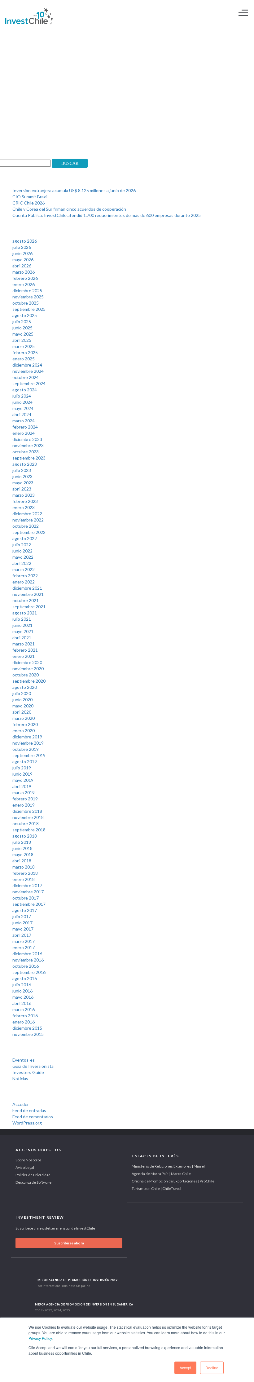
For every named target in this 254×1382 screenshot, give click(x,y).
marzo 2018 (23, 866)
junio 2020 (22, 699)
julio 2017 (21, 916)
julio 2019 (21, 767)
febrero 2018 (25, 873)
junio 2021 (22, 625)
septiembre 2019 (29, 755)
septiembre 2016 (29, 972)
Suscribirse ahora (69, 1243)
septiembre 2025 (29, 309)
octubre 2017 (25, 897)
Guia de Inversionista (33, 1066)
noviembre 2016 (28, 959)
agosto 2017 (24, 910)
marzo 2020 (23, 718)
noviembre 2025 (28, 296)
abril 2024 (21, 414)
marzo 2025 (23, 346)
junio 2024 (22, 402)
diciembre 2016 (27, 953)
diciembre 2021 (27, 588)
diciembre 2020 (27, 662)
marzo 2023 (23, 495)
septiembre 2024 (29, 383)
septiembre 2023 (29, 457)
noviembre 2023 (28, 445)
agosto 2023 (24, 464)
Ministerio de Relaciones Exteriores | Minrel (168, 1166)
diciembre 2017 (27, 885)
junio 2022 (22, 550)
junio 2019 (22, 774)
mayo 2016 (22, 997)
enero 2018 (23, 879)
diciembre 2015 (27, 1028)
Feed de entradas (29, 1110)
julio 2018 (21, 842)
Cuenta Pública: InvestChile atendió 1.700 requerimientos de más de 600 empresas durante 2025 (106, 215)
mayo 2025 (22, 334)
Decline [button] (211, 1367)
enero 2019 (23, 805)
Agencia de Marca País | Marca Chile (161, 1173)
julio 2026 (21, 247)
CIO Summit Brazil (29, 196)
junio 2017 (22, 922)
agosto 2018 (24, 835)
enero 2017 (23, 947)
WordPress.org (27, 1122)
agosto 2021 (24, 612)
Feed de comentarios (32, 1116)
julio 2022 (21, 544)
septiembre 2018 (29, 829)
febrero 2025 (25, 352)
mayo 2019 (22, 780)
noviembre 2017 (28, 891)
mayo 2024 (22, 408)
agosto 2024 (24, 389)
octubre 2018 (25, 823)
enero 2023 (23, 507)
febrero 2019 (25, 798)
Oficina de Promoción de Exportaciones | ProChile (173, 1181)
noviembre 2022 (28, 519)
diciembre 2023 (27, 439)
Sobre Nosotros (28, 1160)
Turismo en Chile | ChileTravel (156, 1188)
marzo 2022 (23, 569)
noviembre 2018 (28, 817)
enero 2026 (23, 284)
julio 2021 (21, 619)
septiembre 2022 (29, 532)
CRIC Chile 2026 (28, 202)
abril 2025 (21, 340)
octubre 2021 (25, 600)
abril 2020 (21, 712)
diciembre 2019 (27, 736)
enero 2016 (23, 1021)
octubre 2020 (25, 674)
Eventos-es (23, 1060)
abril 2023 (21, 488)
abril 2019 (21, 786)
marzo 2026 (23, 272)
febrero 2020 (25, 724)
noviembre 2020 (28, 668)
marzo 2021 (23, 643)
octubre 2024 (25, 377)
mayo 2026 (22, 259)
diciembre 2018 (27, 811)
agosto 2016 (24, 978)
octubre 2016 (25, 966)
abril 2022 (21, 563)
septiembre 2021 (29, 606)
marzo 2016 (23, 1009)
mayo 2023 (22, 482)
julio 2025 (21, 321)
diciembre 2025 (27, 290)
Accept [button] (185, 1367)
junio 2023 (22, 476)
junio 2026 (22, 253)
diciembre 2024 (27, 365)
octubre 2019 (25, 749)
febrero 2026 (25, 278)
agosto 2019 (24, 761)
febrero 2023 (25, 501)
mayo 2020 (22, 705)
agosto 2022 (24, 538)
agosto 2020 (24, 687)
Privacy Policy (40, 1338)
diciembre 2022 (27, 513)
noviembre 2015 (28, 1034)
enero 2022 (23, 581)
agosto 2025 (24, 315)
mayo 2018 (22, 854)
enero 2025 (23, 358)
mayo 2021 (22, 631)
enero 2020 (23, 730)
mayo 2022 (22, 557)
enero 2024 (23, 433)
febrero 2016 (25, 1015)
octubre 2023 (25, 451)
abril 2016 (21, 1003)
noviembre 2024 (28, 371)
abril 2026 (21, 265)
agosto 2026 (24, 241)
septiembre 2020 (29, 681)
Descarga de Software (33, 1182)
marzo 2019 (23, 792)
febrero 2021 (25, 650)
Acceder (20, 1104)
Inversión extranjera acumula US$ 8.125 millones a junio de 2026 (74, 190)
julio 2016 (21, 984)
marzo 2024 (23, 420)
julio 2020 (21, 693)
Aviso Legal (24, 1167)
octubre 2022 (25, 526)
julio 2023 (21, 470)
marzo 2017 (23, 941)
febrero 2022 (25, 575)
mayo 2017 (22, 928)
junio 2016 (22, 990)
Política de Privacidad (32, 1175)
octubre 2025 (25, 303)
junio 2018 (22, 848)
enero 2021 (23, 656)
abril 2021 (21, 637)
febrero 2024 (25, 426)
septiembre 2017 (29, 904)
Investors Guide (28, 1072)
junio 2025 (22, 327)
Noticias (20, 1078)
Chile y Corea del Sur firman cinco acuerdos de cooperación (69, 209)
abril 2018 (21, 860)
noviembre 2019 (28, 743)
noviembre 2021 (28, 594)
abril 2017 (21, 935)
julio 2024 (21, 395)
